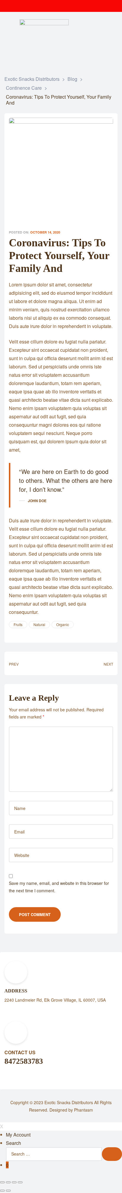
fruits (18, 624)
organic (62, 624)
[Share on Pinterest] (38, 633)
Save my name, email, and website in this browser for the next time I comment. (59, 886)
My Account (18, 1134)
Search (13, 1143)
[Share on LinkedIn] (22, 633)
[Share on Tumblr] (27, 633)
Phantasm (83, 1110)
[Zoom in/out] (20, 1182)
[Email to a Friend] (43, 633)
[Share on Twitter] (16, 633)
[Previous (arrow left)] (2, 1191)
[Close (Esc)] (2, 1182)
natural (39, 624)
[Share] (8, 1182)
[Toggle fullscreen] (14, 1182)
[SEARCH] (112, 1154)
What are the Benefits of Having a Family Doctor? (88, 663)
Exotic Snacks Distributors (68, 1102)
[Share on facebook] (11, 633)
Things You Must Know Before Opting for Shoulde (33, 663)
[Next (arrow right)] (8, 1191)
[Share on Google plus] (32, 633)
